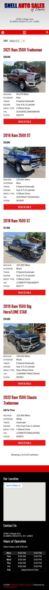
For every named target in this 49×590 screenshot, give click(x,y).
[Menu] (24, 32)
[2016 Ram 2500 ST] (24, 177)
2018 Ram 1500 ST (16, 220)
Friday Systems (10, 587)
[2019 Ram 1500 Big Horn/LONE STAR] (24, 354)
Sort (5, 40)
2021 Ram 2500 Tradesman (22, 49)
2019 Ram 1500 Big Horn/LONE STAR (17, 309)
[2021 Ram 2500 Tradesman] (24, 92)
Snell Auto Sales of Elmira (21, 585)
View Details (24, 121)
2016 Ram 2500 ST (16, 135)
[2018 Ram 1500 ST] (24, 263)
